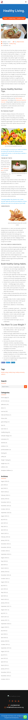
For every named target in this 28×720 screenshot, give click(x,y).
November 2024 (5, 547)
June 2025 (3, 523)
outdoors (3, 446)
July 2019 (3, 655)
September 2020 (5, 623)
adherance (3, 404)
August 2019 (4, 651)
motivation (3, 439)
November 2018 (5, 675)
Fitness (3, 418)
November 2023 (5, 575)
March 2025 (4, 533)
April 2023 (3, 596)
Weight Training (5, 460)
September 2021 (5, 606)
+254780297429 (15, 705)
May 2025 (3, 526)
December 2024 (5, 543)
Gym (2, 425)
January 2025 (4, 540)
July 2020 (3, 630)
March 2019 (4, 665)
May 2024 (3, 561)
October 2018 (4, 679)
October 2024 (4, 550)
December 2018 (5, 672)
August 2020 (4, 627)
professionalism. (5, 449)
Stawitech (21, 717)
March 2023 (4, 599)
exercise (3, 411)
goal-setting (4, 421)
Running (3, 453)
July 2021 (3, 613)
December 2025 (5, 502)
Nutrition (3, 442)
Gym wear (3, 428)
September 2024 (5, 554)
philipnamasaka (20, 41)
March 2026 (4, 491)
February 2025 (4, 537)
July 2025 (3, 519)
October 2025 (4, 509)
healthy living (12, 372)
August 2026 (4, 481)
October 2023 (4, 578)
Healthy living (12, 43)
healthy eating (4, 372)
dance (2, 408)
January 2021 (4, 620)
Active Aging (4, 397)
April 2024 (3, 564)
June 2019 (3, 658)
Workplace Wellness (6, 470)
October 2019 (4, 644)
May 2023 (3, 592)
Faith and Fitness (5, 415)
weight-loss (4, 463)
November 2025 (5, 505)
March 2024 (4, 568)
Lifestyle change (5, 435)
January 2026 (4, 498)
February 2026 (4, 495)
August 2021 (4, 609)
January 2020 (4, 641)
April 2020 (3, 637)
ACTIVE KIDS (4, 401)
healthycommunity (20, 372)
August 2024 (4, 557)
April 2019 (3, 662)
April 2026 (3, 488)
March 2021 (4, 616)
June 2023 (3, 589)
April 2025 (3, 530)
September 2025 (5, 512)
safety (2, 456)
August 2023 (4, 582)
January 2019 (4, 668)
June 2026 (3, 484)
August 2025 (4, 516)
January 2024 (4, 571)
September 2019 (5, 648)
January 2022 (4, 602)
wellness (3, 374)
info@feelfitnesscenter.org (15, 707)
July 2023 (3, 585)
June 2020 (3, 634)
